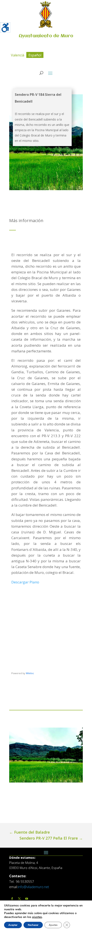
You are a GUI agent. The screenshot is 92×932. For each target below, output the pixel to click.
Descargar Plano (25, 582)
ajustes (37, 917)
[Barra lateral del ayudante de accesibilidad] (5, 27)
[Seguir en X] (19, 899)
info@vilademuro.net (33, 887)
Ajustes (53, 925)
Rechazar (33, 925)
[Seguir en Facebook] (12, 899)
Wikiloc (30, 673)
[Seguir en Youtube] (26, 899)
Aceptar (13, 925)
